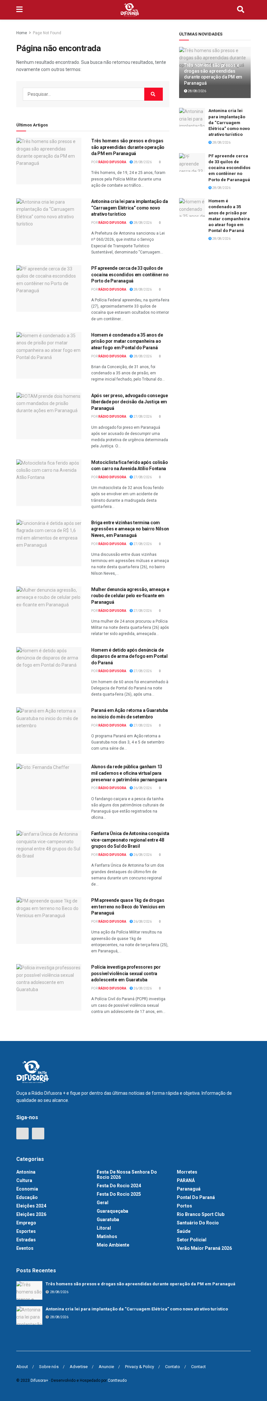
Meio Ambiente (113, 1245)
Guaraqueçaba (112, 1211)
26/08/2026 (142, 788)
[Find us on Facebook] (22, 1133)
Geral (102, 1202)
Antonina (25, 1172)
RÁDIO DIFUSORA (112, 162)
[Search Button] (240, 10)
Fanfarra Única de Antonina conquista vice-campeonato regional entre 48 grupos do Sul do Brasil (130, 840)
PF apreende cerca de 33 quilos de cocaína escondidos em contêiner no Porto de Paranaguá (129, 274)
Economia (27, 1189)
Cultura (24, 1180)
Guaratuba (108, 1219)
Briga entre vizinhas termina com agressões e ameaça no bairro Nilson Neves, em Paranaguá (130, 529)
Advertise (79, 1366)
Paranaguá (189, 1189)
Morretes (187, 1172)
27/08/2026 (142, 416)
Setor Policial (191, 1239)
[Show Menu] (19, 10)
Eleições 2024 (31, 1205)
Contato (172, 1366)
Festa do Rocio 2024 (119, 1185)
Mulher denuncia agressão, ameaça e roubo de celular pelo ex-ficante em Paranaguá (130, 596)
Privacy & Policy (139, 1366)
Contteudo (117, 1380)
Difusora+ (39, 1380)
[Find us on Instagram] (38, 1133)
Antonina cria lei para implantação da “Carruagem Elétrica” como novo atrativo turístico (129, 208)
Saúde (183, 1231)
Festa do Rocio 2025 (119, 1194)
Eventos (25, 1248)
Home (21, 33)
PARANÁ (186, 1180)
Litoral (104, 1228)
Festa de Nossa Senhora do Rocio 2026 (127, 1174)
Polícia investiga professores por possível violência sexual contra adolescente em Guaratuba (126, 973)
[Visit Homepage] (129, 9)
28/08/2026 (142, 162)
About (22, 1366)
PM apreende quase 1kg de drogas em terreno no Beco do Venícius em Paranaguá (128, 907)
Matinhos (107, 1236)
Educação (27, 1197)
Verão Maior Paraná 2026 (204, 1248)
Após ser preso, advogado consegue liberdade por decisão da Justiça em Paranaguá (129, 402)
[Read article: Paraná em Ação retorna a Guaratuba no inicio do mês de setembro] (48, 730)
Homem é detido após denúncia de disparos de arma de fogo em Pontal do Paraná (129, 656)
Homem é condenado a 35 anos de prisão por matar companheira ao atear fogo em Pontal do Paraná (127, 341)
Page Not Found (47, 33)
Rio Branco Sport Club (200, 1214)
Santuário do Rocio (198, 1222)
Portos (184, 1205)
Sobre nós (49, 1366)
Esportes (26, 1231)
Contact (198, 1366)
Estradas (26, 1239)
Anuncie (106, 1366)
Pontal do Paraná (196, 1197)
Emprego (26, 1222)
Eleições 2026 (31, 1214)
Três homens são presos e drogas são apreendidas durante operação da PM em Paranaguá (127, 147)
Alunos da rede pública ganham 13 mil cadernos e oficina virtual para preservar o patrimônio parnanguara (129, 773)
